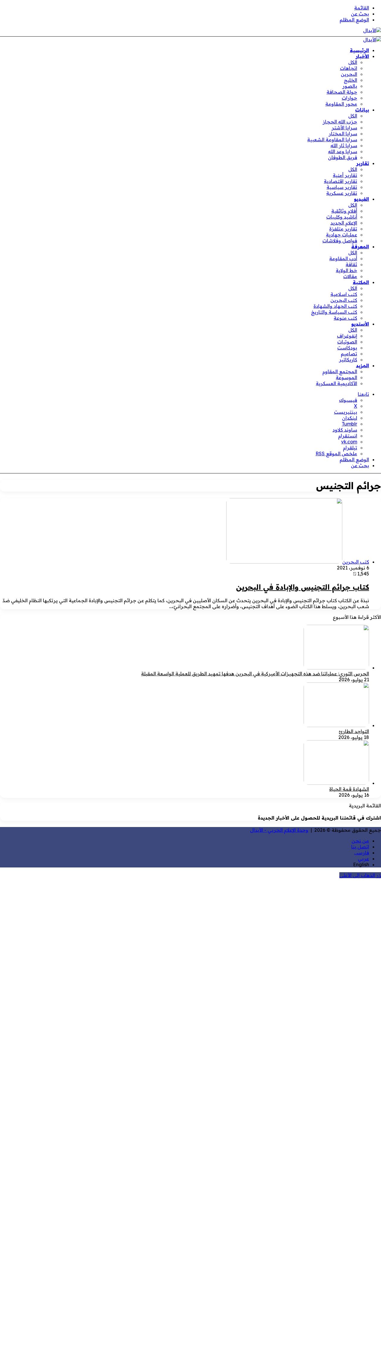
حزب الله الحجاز (340, 122)
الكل (352, 62)
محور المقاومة (341, 104)
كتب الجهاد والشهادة (335, 306)
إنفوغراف (347, 336)
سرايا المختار (343, 133)
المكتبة (361, 282)
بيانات (362, 110)
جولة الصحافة (342, 92)
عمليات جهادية (341, 235)
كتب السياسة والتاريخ (334, 312)
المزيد (362, 365)
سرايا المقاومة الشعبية (332, 139)
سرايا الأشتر (344, 128)
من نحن (360, 841)
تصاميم (349, 354)
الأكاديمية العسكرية (336, 383)
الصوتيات (347, 342)
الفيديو (361, 199)
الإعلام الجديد (343, 223)
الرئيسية (359, 50)
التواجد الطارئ (354, 731)
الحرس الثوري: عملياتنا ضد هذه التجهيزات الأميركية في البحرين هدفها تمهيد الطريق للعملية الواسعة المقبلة (255, 674)
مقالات (350, 276)
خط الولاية (346, 270)
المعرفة (360, 247)
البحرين (349, 74)
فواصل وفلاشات (339, 241)
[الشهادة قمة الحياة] (336, 783)
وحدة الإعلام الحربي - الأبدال (279, 830)
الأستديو (360, 324)
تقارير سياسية (342, 187)
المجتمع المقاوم (339, 371)
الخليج (350, 80)
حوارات (349, 98)
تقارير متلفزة (343, 229)
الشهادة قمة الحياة (349, 789)
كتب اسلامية (343, 294)
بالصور (349, 86)
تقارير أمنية (345, 175)
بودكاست (347, 348)
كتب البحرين (343, 300)
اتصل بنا (360, 847)
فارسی (361, 853)
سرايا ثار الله (343, 145)
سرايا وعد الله (342, 151)
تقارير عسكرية (341, 193)
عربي (363, 859)
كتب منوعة (345, 318)
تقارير (362, 163)
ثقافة (351, 264)
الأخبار (362, 56)
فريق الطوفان (342, 157)
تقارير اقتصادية (340, 181)
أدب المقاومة (343, 258)
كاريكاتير (348, 360)
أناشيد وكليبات (341, 217)
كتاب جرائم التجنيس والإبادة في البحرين (302, 587)
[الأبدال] (372, 30)
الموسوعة (346, 377)
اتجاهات (348, 68)
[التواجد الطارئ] (336, 725)
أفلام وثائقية (344, 211)
